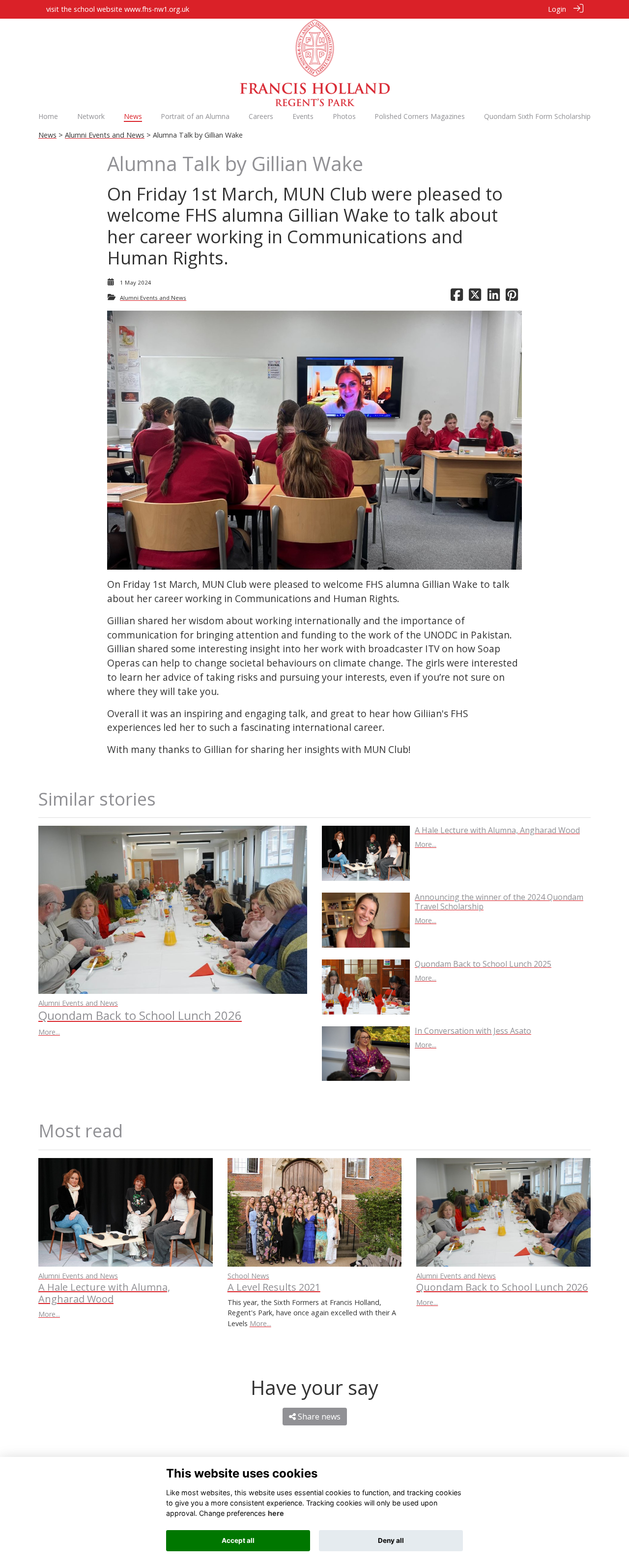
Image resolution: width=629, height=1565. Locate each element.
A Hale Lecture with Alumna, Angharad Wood (497, 830)
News (47, 135)
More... (49, 1032)
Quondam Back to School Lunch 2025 (483, 963)
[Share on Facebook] (457, 297)
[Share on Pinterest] (512, 297)
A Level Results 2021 (274, 1287)
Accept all (238, 1540)
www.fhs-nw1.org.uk (156, 9)
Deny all (391, 1540)
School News (248, 1275)
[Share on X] (475, 297)
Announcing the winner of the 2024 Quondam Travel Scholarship (499, 902)
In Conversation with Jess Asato (473, 1030)
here (276, 1513)
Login (557, 9)
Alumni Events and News (104, 135)
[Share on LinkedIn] (493, 297)
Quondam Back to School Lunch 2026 (140, 1015)
